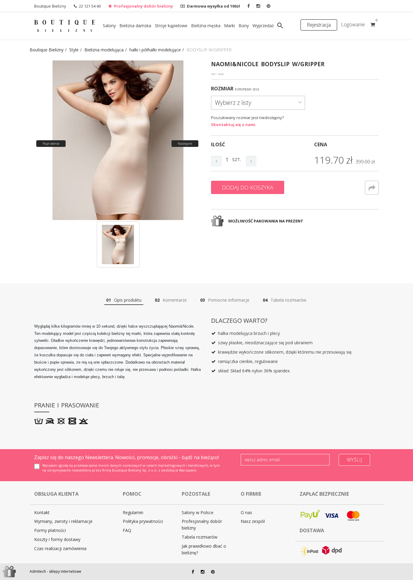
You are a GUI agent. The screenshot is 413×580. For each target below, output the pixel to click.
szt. (236, 159)
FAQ (127, 530)
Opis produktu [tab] (123, 300)
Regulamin (133, 512)
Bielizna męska (205, 25)
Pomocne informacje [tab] (224, 300)
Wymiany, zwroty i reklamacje (63, 521)
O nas (246, 512)
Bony (244, 25)
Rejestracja (319, 24)
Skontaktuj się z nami (233, 124)
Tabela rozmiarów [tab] (284, 300)
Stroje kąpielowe (171, 25)
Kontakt (42, 512)
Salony (109, 25)
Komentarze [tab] (171, 300)
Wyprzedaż (263, 25)
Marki (229, 25)
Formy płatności (50, 530)
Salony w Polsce (197, 512)
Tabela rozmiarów (199, 537)
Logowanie (353, 24)
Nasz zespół (253, 521)
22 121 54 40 (90, 6)
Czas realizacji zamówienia (60, 548)
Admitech (38, 571)
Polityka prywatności (143, 521)
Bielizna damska (135, 25)
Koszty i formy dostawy (57, 539)
